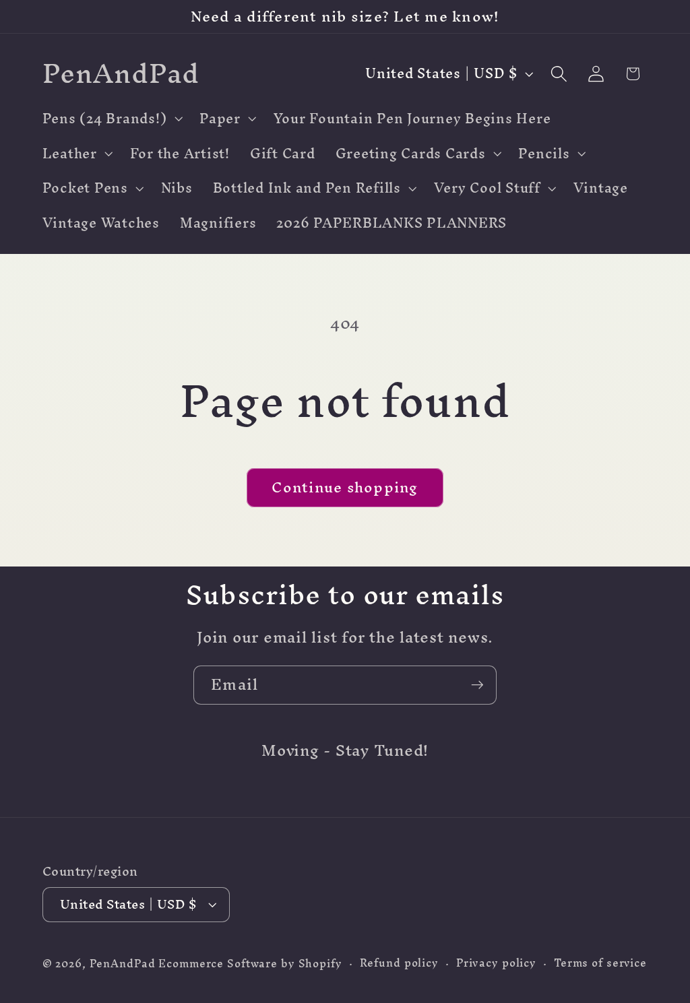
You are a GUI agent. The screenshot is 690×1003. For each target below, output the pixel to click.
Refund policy (399, 963)
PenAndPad (123, 963)
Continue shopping (345, 487)
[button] (111, 118)
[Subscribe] (477, 685)
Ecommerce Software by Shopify (250, 963)
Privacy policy (496, 963)
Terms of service (600, 963)
